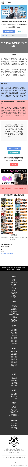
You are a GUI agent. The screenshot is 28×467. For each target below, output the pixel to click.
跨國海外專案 (14, 309)
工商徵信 (14, 295)
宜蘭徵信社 (14, 359)
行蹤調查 (14, 281)
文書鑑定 (14, 308)
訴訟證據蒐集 (14, 317)
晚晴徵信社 (14, 409)
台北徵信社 (14, 330)
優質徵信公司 (14, 396)
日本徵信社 (14, 377)
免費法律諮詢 (14, 412)
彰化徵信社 (14, 351)
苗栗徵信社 (14, 343)
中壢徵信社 (14, 335)
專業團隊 (6, 449)
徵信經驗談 (17, 451)
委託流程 (18, 449)
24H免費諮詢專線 (9, 31)
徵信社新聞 (16, 452)
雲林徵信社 (14, 354)
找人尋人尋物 (14, 311)
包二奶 (14, 287)
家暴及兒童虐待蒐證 (14, 314)
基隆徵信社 (14, 329)
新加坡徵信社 (14, 378)
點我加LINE (20, 31)
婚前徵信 (14, 290)
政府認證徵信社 (14, 411)
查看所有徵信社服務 (14, 148)
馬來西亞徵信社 (14, 385)
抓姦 (14, 285)
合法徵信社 (14, 393)
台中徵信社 (14, 337)
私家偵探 (14, 279)
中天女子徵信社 (14, 428)
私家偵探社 (14, 395)
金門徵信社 (14, 366)
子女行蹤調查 (14, 297)
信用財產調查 (14, 319)
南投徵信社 (14, 353)
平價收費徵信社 (14, 398)
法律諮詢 (14, 406)
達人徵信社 (14, 423)
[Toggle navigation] (26, 2)
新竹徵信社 (14, 341)
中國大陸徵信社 (14, 383)
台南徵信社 (14, 338)
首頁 (3, 35)
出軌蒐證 (14, 289)
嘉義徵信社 (14, 356)
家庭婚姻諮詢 (14, 414)
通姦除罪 (14, 305)
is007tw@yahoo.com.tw (7, 253)
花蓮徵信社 (14, 361)
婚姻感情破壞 (14, 284)
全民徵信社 (14, 427)
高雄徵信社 (14, 340)
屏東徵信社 (14, 358)
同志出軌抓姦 (14, 292)
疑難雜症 (14, 293)
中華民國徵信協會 (14, 415)
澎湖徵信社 (14, 364)
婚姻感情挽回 (14, 282)
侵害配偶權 (14, 306)
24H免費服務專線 (14, 152)
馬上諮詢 (14, 164)
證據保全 (14, 316)
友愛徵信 (14, 407)
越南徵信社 (14, 380)
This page (12, 465)
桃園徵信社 (14, 333)
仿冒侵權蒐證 (14, 321)
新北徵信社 (14, 332)
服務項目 (8, 35)
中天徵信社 (8, 2)
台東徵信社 (14, 362)
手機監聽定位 (14, 313)
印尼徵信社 (14, 382)
